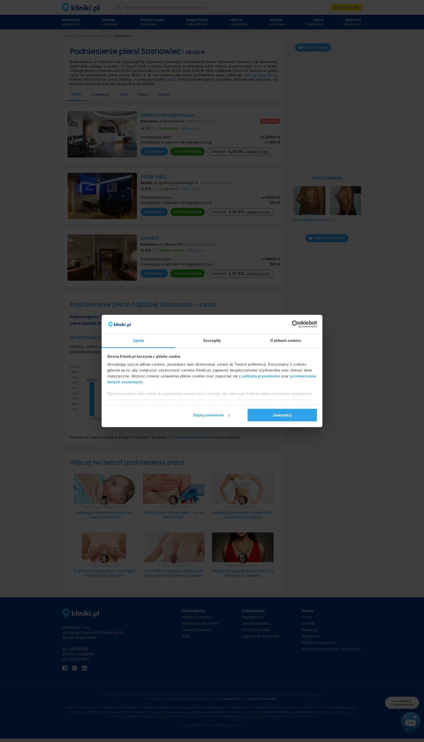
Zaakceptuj (282, 415)
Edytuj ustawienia (208, 415)
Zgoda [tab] (138, 340)
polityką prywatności (261, 376)
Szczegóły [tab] (212, 340)
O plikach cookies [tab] (285, 340)
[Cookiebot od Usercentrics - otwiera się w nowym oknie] (295, 324)
